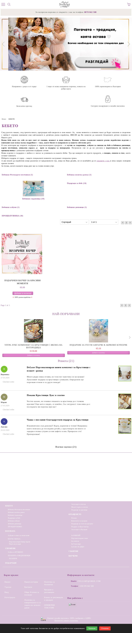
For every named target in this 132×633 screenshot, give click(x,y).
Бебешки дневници (14, 524)
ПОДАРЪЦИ (10, 563)
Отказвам (105, 628)
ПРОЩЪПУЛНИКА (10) (12, 216)
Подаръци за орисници (79, 510)
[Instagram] (76, 591)
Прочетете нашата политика (66, 621)
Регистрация (10, 597)
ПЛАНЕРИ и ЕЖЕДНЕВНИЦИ (19, 555)
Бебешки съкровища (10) (33, 199)
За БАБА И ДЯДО (77, 547)
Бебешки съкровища (15, 515)
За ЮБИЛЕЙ (75, 535)
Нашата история (31, 582)
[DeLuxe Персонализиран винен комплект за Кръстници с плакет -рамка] (124, 374)
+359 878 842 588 (86, 586)
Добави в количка (22, 293)
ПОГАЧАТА (10, 531)
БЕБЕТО (9, 506)
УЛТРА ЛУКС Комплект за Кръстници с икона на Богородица (34, 346)
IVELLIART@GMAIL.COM (89, 581)
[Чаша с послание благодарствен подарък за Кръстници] (124, 426)
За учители (75, 541)
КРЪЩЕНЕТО (75, 514)
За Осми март (76, 544)
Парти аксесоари (15, 544)
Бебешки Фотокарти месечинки (19, 509)
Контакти (28, 587)
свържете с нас (103, 161)
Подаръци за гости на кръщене (82, 524)
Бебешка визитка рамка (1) (79, 175)
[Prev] (4, 44)
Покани (74, 518)
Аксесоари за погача (78, 504)
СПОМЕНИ (10, 548)
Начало (7, 582)
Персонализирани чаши (79, 538)
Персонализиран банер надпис (19, 542)
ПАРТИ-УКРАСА (14, 539)
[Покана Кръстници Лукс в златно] (124, 402)
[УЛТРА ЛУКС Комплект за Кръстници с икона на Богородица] (34, 330)
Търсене (8, 587)
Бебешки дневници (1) (77, 207)
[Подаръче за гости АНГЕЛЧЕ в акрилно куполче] (99, 330)
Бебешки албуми (14, 521)
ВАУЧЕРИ (73, 556)
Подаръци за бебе (14, 518)
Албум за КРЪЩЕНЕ (15, 552)
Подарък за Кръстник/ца (80, 527)
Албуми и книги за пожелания (18, 535)
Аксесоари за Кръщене (79, 529)
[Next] (127, 44)
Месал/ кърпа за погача (79, 507)
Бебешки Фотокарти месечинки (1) (17, 175)
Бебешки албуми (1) (10, 207)
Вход (7, 592)
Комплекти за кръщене (79, 521)
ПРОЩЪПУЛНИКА (15, 527)
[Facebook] (71, 591)
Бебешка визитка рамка (16, 512)
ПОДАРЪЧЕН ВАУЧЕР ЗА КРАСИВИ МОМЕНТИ (22, 282)
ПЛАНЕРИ (13, 558)
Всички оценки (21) (66, 447)
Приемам (91, 628)
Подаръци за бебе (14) (76, 183)
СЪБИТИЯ (73, 551)
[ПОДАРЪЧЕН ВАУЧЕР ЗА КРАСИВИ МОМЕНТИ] (22, 253)
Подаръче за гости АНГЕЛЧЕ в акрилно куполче (98, 345)
